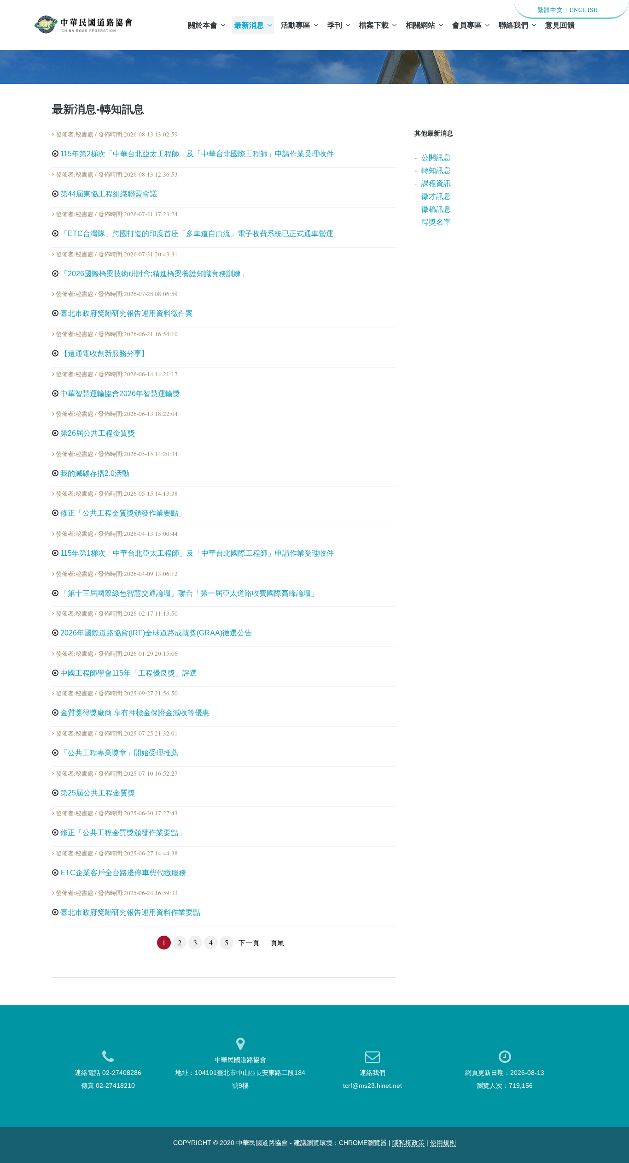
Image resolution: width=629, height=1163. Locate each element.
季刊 (334, 25)
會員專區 (467, 25)
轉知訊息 (436, 170)
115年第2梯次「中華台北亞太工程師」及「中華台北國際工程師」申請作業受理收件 (197, 154)
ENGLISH (584, 10)
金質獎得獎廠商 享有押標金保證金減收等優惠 (135, 713)
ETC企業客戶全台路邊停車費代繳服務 (123, 873)
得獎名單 (436, 221)
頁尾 (277, 942)
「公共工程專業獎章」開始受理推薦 (119, 753)
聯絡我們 (513, 25)
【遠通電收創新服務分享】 (104, 353)
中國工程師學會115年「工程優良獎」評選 (128, 673)
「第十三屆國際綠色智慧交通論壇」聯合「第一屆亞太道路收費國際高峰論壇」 (189, 593)
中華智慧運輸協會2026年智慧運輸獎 (120, 394)
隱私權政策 (408, 1142)
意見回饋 (560, 25)
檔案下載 (374, 25)
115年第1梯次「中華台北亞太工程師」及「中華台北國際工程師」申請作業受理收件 (197, 553)
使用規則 (443, 1142)
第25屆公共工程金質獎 (97, 793)
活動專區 (295, 25)
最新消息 (249, 25)
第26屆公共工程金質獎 (97, 433)
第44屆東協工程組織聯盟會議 (108, 194)
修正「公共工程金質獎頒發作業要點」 (123, 513)
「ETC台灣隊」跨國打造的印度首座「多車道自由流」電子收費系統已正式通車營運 (196, 233)
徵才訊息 (436, 196)
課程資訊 (436, 183)
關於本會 (202, 25)
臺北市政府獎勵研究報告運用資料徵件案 (126, 313)
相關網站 (420, 25)
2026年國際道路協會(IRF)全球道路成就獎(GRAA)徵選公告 (156, 633)
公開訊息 (436, 157)
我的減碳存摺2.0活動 (94, 473)
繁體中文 (550, 10)
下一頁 (249, 942)
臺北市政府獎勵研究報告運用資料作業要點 (130, 912)
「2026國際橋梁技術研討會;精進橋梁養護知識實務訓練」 (154, 274)
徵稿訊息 (436, 209)
